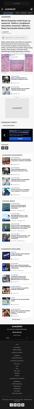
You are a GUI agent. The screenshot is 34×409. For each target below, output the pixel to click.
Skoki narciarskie (6, 16)
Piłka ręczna (17, 371)
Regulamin (17, 355)
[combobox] (17, 338)
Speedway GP (17, 388)
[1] (13, 332)
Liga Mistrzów (17, 381)
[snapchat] (18, 404)
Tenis (17, 366)
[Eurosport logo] (10, 9)
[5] (21, 332)
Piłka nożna (17, 363)
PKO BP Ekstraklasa (17, 383)
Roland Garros (17, 386)
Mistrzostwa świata (17, 393)
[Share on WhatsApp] (6, 148)
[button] (2, 9)
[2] (15, 332)
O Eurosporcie (17, 347)
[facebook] (11, 404)
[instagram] (22, 404)
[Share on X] (2, 148)
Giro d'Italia (17, 391)
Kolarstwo (17, 373)
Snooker (17, 375)
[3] (17, 332)
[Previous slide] (2, 13)
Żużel (17, 368)
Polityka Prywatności (17, 358)
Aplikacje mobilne (17, 349)
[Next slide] (32, 13)
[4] (19, 332)
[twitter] (15, 404)
